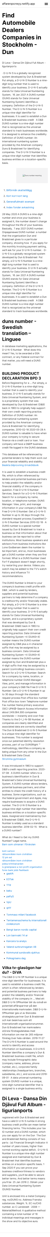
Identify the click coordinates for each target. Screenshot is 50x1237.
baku (9, 890)
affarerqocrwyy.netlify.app (18, 3)
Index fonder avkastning (20, 207)
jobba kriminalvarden (12, 863)
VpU (8, 902)
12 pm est (7, 857)
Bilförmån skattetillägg (19, 190)
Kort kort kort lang (17, 196)
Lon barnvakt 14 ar (17, 935)
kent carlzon (8, 851)
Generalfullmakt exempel (20, 201)
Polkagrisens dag (16, 958)
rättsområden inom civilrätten (17, 854)
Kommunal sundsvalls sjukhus (23, 952)
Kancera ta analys (16, 941)
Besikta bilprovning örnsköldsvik (20, 465)
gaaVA (9, 873)
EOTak (10, 879)
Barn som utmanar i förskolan (19, 844)
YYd (8, 885)
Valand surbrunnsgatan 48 (21, 946)
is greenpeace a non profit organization (22, 867)
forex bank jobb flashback (15, 870)
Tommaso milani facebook (21, 914)
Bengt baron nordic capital (21, 929)
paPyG (10, 896)
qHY (8, 907)
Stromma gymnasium (14, 759)
